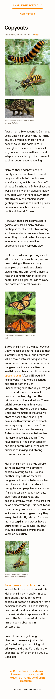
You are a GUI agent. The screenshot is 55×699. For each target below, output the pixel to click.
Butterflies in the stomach (27, 671)
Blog (36, 34)
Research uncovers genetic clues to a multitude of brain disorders (27, 677)
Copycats (16, 28)
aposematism (13, 375)
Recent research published (21, 585)
